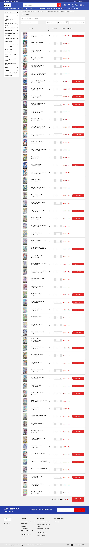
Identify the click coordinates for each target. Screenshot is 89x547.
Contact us (33, 8)
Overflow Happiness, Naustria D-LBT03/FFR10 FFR (38, 149)
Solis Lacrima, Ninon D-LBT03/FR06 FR (36, 233)
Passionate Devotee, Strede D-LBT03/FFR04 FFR (38, 104)
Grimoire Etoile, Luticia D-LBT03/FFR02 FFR (37, 89)
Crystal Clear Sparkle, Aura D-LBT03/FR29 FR (37, 408)
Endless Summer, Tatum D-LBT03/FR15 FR (37, 302)
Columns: (49, 22)
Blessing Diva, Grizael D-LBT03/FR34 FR (36, 446)
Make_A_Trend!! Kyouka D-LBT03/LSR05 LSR (37, 66)
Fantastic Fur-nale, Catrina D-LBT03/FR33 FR (38, 439)
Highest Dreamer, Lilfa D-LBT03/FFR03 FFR (37, 96)
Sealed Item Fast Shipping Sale (9, 20)
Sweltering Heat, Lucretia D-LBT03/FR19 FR (37, 332)
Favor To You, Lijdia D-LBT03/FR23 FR (36, 363)
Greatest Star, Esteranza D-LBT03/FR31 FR (37, 423)
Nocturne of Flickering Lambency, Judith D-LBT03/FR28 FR (39, 401)
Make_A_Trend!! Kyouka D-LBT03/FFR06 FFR (37, 119)
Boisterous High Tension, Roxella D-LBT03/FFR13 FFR (38, 172)
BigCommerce (24, 545)
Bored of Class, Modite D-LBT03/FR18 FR (37, 325)
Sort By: (23, 22)
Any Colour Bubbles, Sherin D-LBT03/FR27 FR (38, 393)
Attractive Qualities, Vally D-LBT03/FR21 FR (37, 347)
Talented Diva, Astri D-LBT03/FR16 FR (36, 309)
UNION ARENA (8, 46)
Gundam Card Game (10, 38)
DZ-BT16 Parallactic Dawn (10, 15)
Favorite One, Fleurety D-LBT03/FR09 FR (36, 256)
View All (57, 522)
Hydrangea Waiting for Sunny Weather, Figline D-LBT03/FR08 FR (38, 249)
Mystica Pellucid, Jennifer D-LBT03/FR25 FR (37, 378)
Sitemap (23, 537)
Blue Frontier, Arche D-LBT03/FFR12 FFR (36, 165)
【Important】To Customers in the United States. (52, 8)
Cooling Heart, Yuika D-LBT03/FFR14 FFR (36, 180)
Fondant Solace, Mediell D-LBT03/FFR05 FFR (37, 111)
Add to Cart (78, 35)
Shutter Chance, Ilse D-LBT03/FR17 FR (36, 317)
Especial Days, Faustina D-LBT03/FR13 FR (37, 286)
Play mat (7, 70)
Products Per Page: (74, 22)
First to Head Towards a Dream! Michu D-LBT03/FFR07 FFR (38, 127)
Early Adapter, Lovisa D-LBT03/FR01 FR (36, 195)
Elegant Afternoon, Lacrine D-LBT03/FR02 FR (38, 203)
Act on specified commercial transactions (15, 8)
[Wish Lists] (69, 5)
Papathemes (40, 545)
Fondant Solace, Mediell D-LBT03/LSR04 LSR (37, 58)
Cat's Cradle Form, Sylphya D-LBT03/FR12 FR (37, 279)
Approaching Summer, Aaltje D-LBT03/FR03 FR (38, 210)
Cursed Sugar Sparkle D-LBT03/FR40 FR (36, 492)
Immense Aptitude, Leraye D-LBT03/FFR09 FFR (38, 142)
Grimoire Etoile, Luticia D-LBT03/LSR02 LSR (37, 43)
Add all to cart (78, 499)
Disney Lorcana (9, 41)
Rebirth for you (8, 52)
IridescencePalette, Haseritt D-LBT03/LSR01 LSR (38, 35)
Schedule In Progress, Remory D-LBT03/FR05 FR (38, 226)
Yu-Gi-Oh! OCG (8, 49)
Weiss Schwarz (8, 30)
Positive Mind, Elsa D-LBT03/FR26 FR (36, 385)
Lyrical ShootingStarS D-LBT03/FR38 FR (36, 477)
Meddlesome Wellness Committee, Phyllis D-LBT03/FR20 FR (36, 340)
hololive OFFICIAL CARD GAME (10, 24)
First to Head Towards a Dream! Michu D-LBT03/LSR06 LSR (38, 73)
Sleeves (7, 67)
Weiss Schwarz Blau (10, 35)
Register (76, 5)
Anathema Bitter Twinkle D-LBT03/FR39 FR (37, 484)
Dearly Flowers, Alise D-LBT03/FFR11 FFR (36, 157)
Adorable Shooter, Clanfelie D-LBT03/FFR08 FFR (38, 134)
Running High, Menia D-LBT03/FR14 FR (36, 294)
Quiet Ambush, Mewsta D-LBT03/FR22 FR (37, 355)
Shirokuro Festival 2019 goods (10, 55)
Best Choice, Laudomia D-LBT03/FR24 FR (37, 370)
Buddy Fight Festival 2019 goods (11, 59)
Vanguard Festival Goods (11, 72)
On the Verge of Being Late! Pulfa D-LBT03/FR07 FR (38, 241)
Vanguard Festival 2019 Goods (10, 64)
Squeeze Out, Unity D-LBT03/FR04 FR (36, 218)
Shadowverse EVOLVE (10, 44)
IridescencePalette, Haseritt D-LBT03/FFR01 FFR (38, 81)
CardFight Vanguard (10, 27)
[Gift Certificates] (65, 5)
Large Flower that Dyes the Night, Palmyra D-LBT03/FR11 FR (39, 271)
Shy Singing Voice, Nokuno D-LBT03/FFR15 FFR (38, 188)
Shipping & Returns (73, 8)
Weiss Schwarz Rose (10, 33)
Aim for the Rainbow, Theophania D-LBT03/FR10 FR (38, 264)
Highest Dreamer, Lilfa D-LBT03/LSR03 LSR (37, 51)
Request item (8, 75)
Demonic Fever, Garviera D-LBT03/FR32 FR (37, 431)
